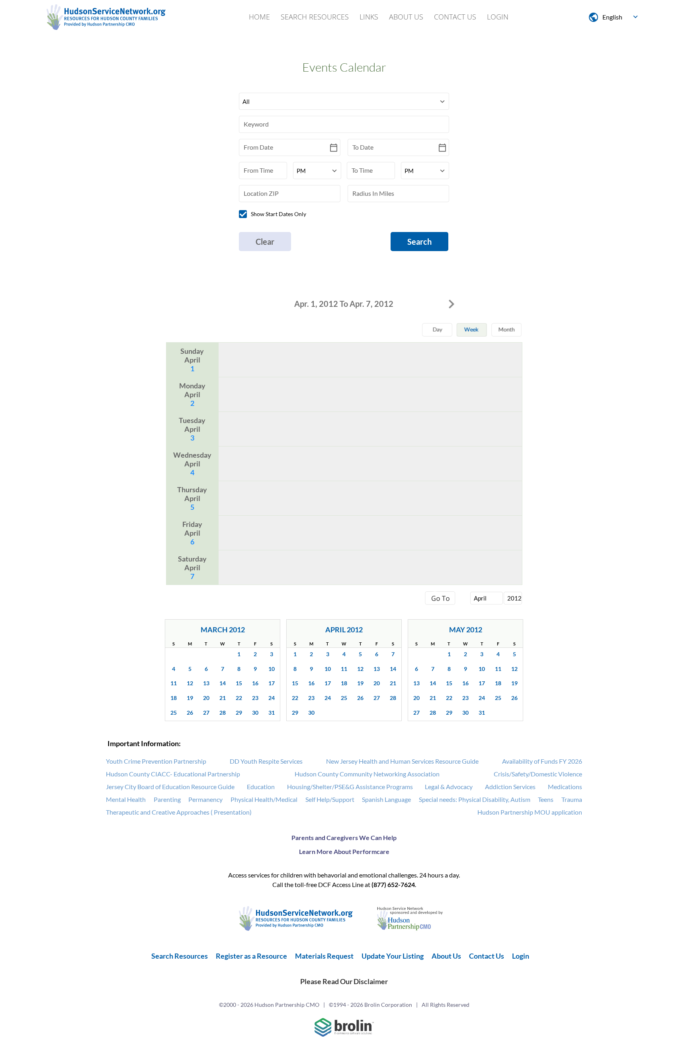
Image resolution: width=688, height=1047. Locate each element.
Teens (545, 799)
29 (239, 712)
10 (271, 668)
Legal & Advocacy (449, 786)
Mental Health (126, 799)
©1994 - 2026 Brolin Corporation (370, 1004)
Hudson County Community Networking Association (367, 774)
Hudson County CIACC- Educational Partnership (173, 774)
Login (497, 16)
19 (190, 697)
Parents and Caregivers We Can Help (344, 837)
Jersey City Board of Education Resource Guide (170, 786)
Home (259, 16)
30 (255, 712)
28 (222, 712)
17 (271, 683)
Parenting (167, 799)
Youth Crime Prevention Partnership (156, 761)
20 (206, 697)
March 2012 (223, 629)
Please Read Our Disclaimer (344, 981)
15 (239, 683)
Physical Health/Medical (264, 799)
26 (190, 712)
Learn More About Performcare (344, 851)
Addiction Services (510, 786)
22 (239, 697)
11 (173, 683)
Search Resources (315, 16)
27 (206, 712)
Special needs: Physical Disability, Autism (474, 799)
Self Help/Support (329, 799)
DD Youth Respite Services (266, 761)
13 (206, 683)
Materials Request (324, 955)
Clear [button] (265, 241)
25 (173, 712)
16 (255, 683)
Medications (565, 786)
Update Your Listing (393, 955)
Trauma (571, 799)
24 (271, 697)
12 (190, 683)
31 (271, 712)
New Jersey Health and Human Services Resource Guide (402, 761)
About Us (406, 16)
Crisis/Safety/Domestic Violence (538, 774)
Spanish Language (386, 799)
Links (369, 16)
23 (255, 697)
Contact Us (455, 16)
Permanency (205, 799)
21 (222, 697)
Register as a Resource (251, 955)
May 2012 (465, 629)
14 (222, 683)
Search (419, 241)
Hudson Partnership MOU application (529, 812)
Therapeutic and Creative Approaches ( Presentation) (179, 812)
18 (173, 697)
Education (261, 786)
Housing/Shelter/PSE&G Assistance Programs (350, 786)
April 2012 (344, 629)
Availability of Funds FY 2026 (542, 761)
